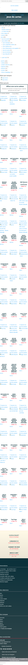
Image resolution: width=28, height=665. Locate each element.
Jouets (1, 595)
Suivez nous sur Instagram (7, 654)
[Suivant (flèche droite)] (2, 664)
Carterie (3, 35)
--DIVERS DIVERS (5, 29)
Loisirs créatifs (3, 598)
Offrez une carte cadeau (5, 606)
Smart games (3, 626)
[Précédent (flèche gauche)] (0, 664)
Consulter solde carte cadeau (7, 576)
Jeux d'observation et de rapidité (10, 48)
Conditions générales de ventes (7, 578)
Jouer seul (4, 57)
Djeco (1, 114)
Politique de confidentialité (6, 580)
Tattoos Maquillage (5, 72)
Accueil (5, 23)
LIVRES (2, 63)
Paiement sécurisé (4, 574)
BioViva (21, 188)
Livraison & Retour (4, 572)
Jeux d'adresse (6, 46)
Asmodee (2, 617)
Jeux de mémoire (7, 52)
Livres (1, 597)
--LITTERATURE (4, 31)
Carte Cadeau (4, 33)
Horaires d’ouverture (5, 646)
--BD (2, 27)
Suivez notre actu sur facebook (8, 651)
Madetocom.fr (15, 659)
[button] (4, 77)
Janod (1, 623)
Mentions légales (4, 581)
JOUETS (3, 61)
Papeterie (3, 66)
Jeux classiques (6, 42)
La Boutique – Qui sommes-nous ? (8, 569)
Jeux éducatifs (6, 54)
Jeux (9, 23)
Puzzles (3, 70)
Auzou (11, 114)
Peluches (3, 68)
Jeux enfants (14, 23)
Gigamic (2, 625)
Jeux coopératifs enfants (9, 44)
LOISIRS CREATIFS (5, 64)
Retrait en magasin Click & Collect (8, 570)
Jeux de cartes (6, 50)
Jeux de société (5, 39)
